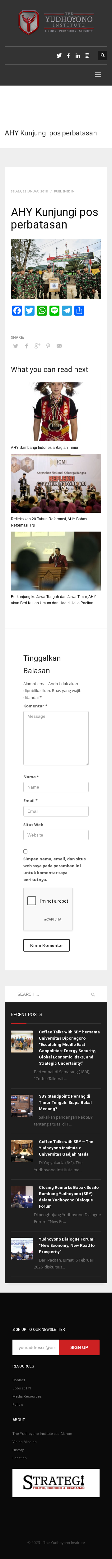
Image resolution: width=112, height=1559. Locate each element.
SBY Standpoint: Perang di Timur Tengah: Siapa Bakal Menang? (65, 1102)
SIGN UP (79, 1347)
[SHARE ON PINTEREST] (48, 345)
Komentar (35, 706)
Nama (31, 777)
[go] (93, 994)
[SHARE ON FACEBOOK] (26, 345)
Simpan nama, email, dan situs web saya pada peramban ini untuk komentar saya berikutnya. (54, 869)
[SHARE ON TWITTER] (15, 346)
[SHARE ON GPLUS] (37, 345)
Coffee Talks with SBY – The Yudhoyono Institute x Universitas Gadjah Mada (66, 1148)
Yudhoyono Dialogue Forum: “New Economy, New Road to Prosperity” (67, 1245)
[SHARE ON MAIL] (59, 345)
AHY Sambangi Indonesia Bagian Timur (44, 447)
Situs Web (33, 824)
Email (30, 800)
